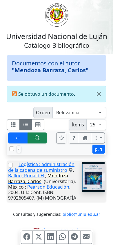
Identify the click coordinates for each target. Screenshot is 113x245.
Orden (43, 112)
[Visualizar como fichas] (13, 124)
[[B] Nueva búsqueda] (37, 137)
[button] (74, 137)
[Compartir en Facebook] (27, 237)
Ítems (78, 124)
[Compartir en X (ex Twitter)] (39, 237)
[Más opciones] (98, 137)
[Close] (99, 94)
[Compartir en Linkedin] (51, 237)
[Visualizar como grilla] (38, 124)
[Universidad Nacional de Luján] (56, 14)
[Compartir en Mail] (86, 237)
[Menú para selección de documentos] (18, 149)
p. (98, 149)
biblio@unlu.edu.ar (81, 214)
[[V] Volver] (18, 137)
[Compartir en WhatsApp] (63, 237)
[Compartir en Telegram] (74, 237)
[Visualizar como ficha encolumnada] (25, 124)
